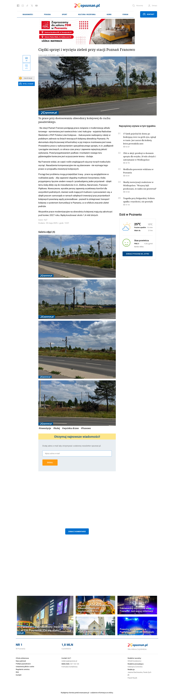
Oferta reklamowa (22, 658)
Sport (64, 14)
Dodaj (50, 462)
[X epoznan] (32, 5)
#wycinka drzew (70, 428)
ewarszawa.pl (84, 693)
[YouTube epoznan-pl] (36, 5)
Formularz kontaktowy (69, 667)
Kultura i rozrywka (87, 14)
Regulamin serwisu (23, 669)
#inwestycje (45, 428)
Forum (125, 14)
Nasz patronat (21, 661)
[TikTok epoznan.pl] (27, 5)
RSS (17, 672)
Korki (109, 14)
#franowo (86, 428)
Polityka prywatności (23, 664)
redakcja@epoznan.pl (69, 661)
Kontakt (150, 14)
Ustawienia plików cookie (25, 666)
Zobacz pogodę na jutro (137, 254)
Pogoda (47, 14)
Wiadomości (28, 14)
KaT (45, 220)
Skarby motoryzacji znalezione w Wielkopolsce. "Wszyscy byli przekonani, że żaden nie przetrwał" (139, 185)
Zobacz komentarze (77, 531)
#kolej (56, 428)
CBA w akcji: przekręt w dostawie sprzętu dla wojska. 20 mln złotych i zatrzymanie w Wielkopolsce (139, 156)
